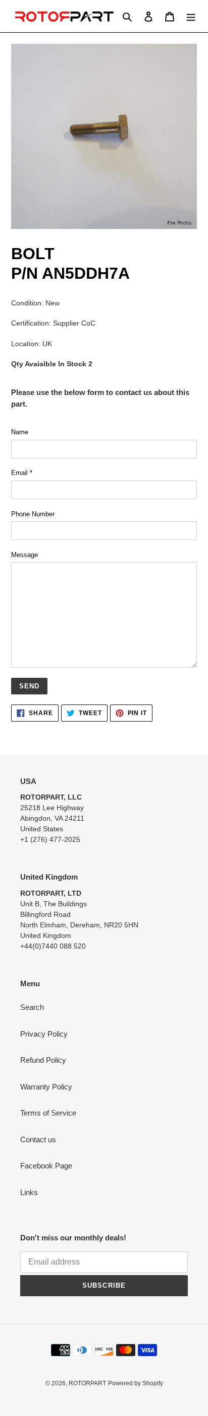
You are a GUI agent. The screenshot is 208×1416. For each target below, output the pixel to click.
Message (24, 555)
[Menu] (190, 16)
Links (29, 1192)
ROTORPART (87, 1383)
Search (32, 1007)
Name (19, 432)
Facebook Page (46, 1165)
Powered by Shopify (135, 1383)
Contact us (38, 1139)
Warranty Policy (46, 1086)
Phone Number (33, 514)
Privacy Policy (44, 1034)
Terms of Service (48, 1113)
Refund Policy (43, 1060)
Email (21, 473)
